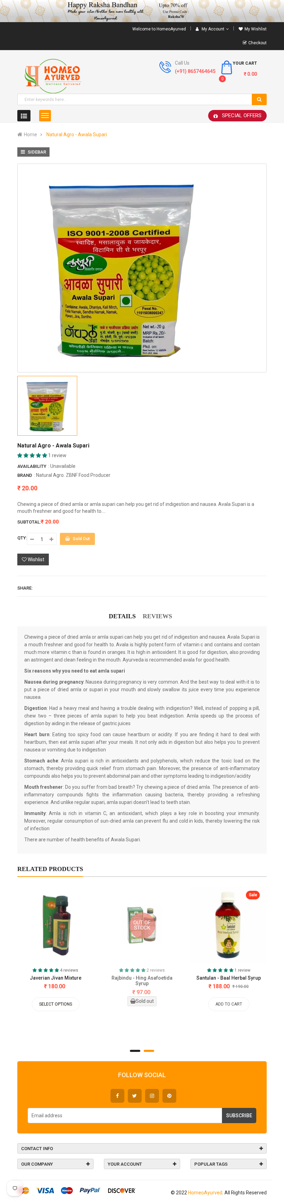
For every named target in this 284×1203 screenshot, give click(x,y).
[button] (32, 455)
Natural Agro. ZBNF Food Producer (73, 475)
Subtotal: (29, 522)
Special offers (241, 115)
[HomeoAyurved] (142, 11)
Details (122, 616)
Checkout (257, 42)
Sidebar (36, 152)
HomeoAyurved (205, 1192)
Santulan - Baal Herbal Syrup (228, 978)
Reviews (157, 616)
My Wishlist (256, 29)
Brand (24, 475)
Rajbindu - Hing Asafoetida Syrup (142, 980)
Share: (25, 588)
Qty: (22, 537)
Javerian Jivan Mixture (55, 978)
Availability (31, 466)
